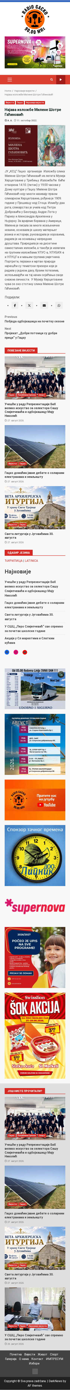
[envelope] (44, 305)
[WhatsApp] (59, 305)
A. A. (10, 120)
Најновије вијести (35, 103)
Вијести (10, 103)
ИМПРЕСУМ (54, 1359)
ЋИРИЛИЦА (13, 561)
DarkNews (55, 1381)
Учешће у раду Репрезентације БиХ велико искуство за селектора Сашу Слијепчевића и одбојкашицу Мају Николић (35, 378)
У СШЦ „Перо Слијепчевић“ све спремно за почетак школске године (35, 1309)
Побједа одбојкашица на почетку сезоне (34, 319)
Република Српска (27, 395)
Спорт (42, 395)
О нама (24, 1359)
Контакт (37, 1359)
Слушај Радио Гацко (60, 79)
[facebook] (15, 305)
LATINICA (31, 561)
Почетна (16, 1354)
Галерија (10, 1359)
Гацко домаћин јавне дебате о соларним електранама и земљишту (35, 446)
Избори (34, 1363)
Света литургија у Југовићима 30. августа (35, 507)
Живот (42, 1354)
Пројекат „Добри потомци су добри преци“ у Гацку (31, 333)
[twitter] (29, 305)
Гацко (20, 103)
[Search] (51, 79)
